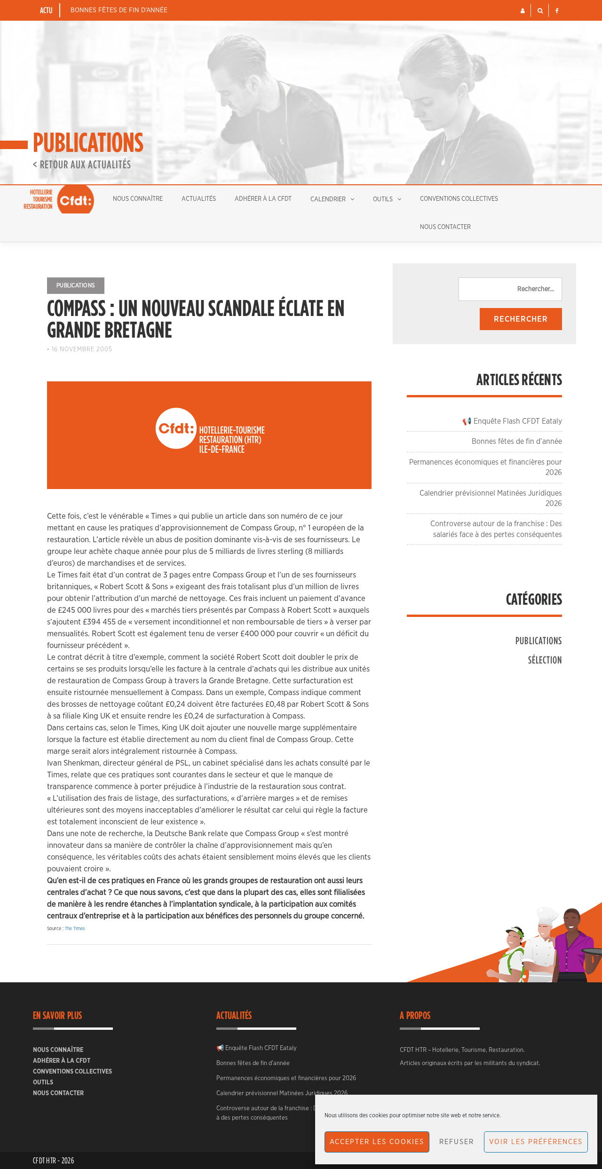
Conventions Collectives (459, 199)
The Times (75, 928)
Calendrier (328, 200)
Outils (383, 200)
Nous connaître (138, 199)
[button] (523, 11)
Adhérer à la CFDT (263, 199)
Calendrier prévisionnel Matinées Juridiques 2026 (282, 1093)
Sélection (545, 659)
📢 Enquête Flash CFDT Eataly (512, 421)
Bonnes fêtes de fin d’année (119, 10)
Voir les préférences (536, 1141)
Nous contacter (445, 227)
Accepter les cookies (377, 1141)
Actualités (199, 199)
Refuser (456, 1141)
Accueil (59, 199)
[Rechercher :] (510, 289)
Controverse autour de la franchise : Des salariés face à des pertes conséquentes (287, 1113)
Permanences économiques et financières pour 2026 (286, 1078)
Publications (75, 285)
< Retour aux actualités (82, 164)
